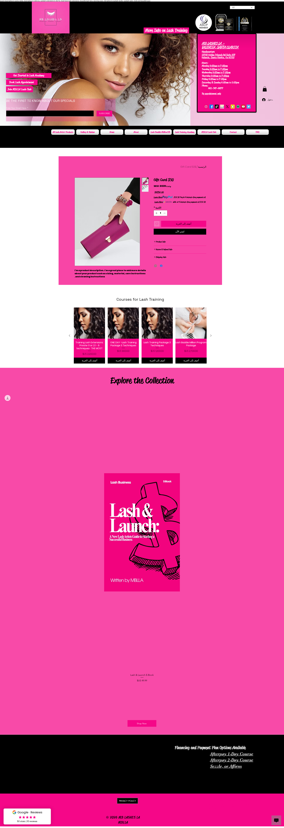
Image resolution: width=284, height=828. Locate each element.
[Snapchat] (233, 107)
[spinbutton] (160, 213)
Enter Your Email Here (16, 108)
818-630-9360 (216, 85)
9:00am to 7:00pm (218, 65)
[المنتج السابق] (211, 335)
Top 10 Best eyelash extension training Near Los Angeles (250, 741)
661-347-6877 (213, 88)
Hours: (205, 62)
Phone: (205, 85)
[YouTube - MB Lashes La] (243, 107)
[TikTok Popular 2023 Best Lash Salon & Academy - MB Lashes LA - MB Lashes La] (217, 107)
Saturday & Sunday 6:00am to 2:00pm (220, 82)
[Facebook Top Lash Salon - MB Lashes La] (211, 107)
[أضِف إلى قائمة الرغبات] (157, 224)
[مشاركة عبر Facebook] (161, 266)
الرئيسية (202, 167)
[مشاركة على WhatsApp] (155, 266)
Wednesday (207, 72)
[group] (140, 335)
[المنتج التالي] (69, 335)
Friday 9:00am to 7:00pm (214, 79)
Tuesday (205, 69)
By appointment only (211, 93)
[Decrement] (165, 213)
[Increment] (156, 213)
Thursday (206, 75)
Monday (205, 65)
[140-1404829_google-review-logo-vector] (222, 107)
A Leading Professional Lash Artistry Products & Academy (43, 738)
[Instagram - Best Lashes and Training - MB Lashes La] (206, 107)
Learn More (158, 197)
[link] (265, 89)
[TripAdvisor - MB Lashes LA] (238, 107)
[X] (227, 107)
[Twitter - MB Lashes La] (249, 107)
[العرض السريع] (191, 323)
